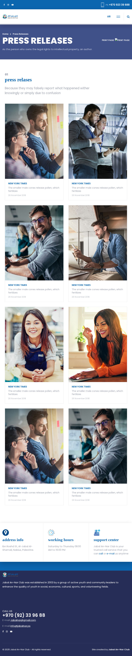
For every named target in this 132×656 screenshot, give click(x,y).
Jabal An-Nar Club (119, 649)
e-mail (110, 553)
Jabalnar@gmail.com (23, 620)
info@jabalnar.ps (20, 626)
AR (109, 16)
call (101, 553)
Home (5, 34)
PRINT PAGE (108, 40)
